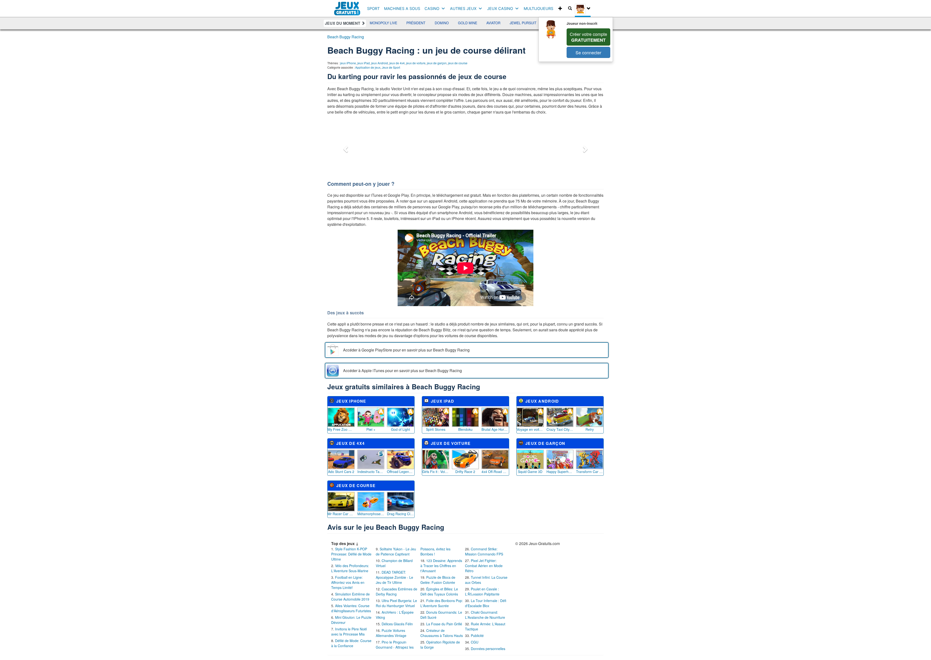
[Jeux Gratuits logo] (347, 6)
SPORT (373, 8)
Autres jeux (463, 8)
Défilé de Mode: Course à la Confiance (351, 643)
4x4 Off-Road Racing (495, 471)
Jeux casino (500, 8)
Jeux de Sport (391, 67)
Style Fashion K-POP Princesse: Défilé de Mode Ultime (351, 554)
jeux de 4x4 (397, 63)
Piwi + (370, 429)
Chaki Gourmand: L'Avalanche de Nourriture (485, 615)
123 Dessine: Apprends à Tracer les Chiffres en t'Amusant (441, 565)
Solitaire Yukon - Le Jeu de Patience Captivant (396, 551)
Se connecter (588, 52)
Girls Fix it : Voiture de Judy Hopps (435, 471)
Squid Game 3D (530, 471)
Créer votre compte (588, 37)
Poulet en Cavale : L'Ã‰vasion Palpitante (482, 591)
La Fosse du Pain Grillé (444, 623)
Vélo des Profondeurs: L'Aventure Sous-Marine (350, 568)
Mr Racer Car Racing (341, 513)
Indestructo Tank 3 (371, 471)
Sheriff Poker (524, 22)
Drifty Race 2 (465, 471)
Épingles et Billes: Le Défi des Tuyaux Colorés (439, 591)
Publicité (477, 635)
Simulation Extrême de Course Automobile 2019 (350, 597)
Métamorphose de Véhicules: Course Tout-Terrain (371, 513)
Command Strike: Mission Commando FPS (484, 551)
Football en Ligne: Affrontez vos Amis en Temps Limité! (347, 582)
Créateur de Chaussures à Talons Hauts (441, 633)
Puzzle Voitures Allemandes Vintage (391, 633)
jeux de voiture (415, 63)
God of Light (400, 429)
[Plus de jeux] (560, 8)
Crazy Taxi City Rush (560, 429)
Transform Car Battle (589, 471)
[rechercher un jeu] (570, 8)
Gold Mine (432, 22)
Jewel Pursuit (487, 22)
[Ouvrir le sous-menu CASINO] (444, 8)
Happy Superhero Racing (560, 471)
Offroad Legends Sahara (400, 471)
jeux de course (457, 63)
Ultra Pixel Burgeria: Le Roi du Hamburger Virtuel (396, 603)
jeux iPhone (348, 63)
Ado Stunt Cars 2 (341, 471)
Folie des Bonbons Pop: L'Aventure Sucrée (441, 603)
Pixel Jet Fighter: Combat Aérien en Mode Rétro (484, 565)
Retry (590, 429)
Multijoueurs (538, 8)
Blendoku (465, 429)
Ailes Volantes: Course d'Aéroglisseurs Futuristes (351, 608)
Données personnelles (488, 648)
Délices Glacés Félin (397, 623)
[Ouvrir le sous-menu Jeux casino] (518, 8)
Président (380, 22)
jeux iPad (363, 63)
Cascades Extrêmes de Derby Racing (396, 591)
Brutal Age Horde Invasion (495, 429)
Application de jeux (367, 67)
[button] (345, 147)
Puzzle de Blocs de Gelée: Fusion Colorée (437, 580)
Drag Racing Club (400, 513)
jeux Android (379, 63)
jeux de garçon (437, 63)
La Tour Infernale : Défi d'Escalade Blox (485, 603)
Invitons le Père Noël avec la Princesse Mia (349, 631)
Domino (407, 22)
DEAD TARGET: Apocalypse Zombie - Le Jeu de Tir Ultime (394, 577)
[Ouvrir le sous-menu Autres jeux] (481, 8)
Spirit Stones (435, 429)
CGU (474, 642)
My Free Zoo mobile (341, 429)
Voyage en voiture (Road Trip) (530, 429)
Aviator (458, 22)
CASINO (432, 8)
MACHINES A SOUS (402, 8)
